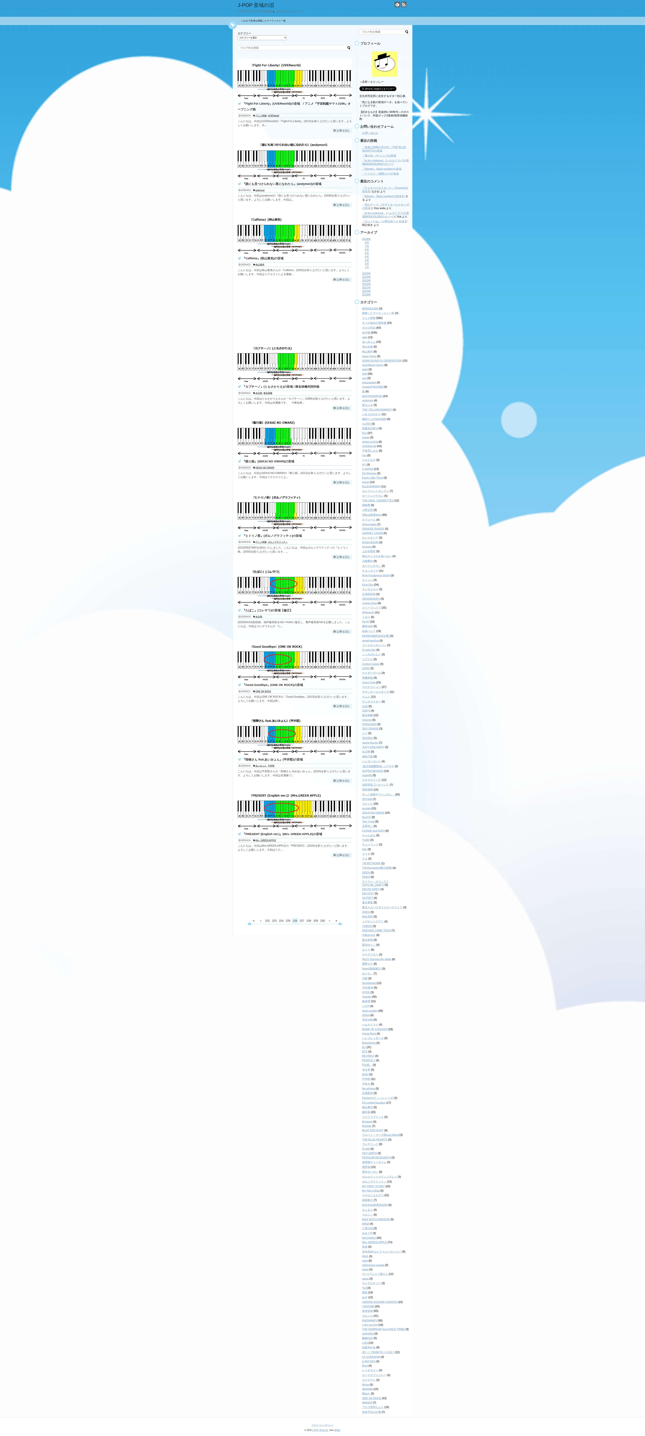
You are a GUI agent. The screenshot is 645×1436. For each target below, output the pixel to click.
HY (364, 464)
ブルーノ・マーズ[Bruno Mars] (380, 1135)
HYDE (366, 992)
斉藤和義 (367, 677)
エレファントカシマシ (375, 491)
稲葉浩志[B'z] (370, 428)
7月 (367, 246)
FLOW (366, 1148)
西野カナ (367, 963)
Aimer (365, 482)
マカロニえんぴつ (373, 1195)
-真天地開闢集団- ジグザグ (378, 766)
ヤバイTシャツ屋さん (375, 1274)
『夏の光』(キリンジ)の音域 (379, 155)
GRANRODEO (371, 598)
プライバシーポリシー (322, 1425)
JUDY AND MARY (373, 747)
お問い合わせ (370, 133)
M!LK (365, 1256)
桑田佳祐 (367, 626)
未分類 (259, 393)
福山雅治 (367, 1107)
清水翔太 (367, 738)
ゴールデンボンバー (374, 645)
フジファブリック (373, 1117)
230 (322, 920)
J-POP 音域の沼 (256, 5)
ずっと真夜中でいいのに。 (378, 794)
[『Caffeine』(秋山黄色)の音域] (295, 253)
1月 (367, 267)
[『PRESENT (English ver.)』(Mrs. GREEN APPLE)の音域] (295, 829)
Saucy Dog (368, 682)
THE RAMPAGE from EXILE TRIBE (383, 1329)
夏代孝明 (367, 940)
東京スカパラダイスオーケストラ (382, 907)
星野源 (366, 1167)
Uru (364, 455)
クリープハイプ (371, 607)
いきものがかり (371, 414)
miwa (365, 1269)
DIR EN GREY (371, 889)
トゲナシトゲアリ (373, 921)
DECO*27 (368, 893)
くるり (366, 617)
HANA (366, 1015)
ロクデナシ (369, 1380)
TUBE (366, 840)
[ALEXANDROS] (372, 396)
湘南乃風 (367, 756)
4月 (367, 256)
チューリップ (370, 844)
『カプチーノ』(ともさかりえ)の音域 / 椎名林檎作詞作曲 (280, 386)
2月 (367, 263)
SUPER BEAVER (372, 771)
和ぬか (366, 1393)
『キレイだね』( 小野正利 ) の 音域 (383, 221)
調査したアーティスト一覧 (378, 313)
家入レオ (367, 405)
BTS (365, 1051)
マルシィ (367, 1214)
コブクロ (367, 659)
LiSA (365, 1342)
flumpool (367, 1121)
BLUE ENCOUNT (373, 1130)
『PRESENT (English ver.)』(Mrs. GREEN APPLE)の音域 (282, 834)
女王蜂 (366, 751)
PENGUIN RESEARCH (376, 1157)
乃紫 (365, 978)
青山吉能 (367, 346)
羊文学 (366, 1069)
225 (288, 920)
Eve (364, 433)
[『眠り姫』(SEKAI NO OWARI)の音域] (295, 456)
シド (365, 733)
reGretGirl (368, 1333)
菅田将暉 (367, 789)
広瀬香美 (367, 1093)
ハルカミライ (370, 1024)
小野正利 (367, 510)
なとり (366, 949)
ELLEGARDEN (371, 486)
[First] (254, 921)
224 (281, 920)
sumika (366, 808)
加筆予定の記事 (371, 1412)
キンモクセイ (370, 589)
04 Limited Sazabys (374, 1102)
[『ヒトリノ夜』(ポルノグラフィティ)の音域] (295, 531)
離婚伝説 (367, 1338)
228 (309, 920)
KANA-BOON (370, 542)
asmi (365, 369)
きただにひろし (371, 565)
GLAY (365, 621)
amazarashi (369, 382)
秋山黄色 (260, 264)
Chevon (367, 720)
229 (315, 920)
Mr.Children (369, 1237)
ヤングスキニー (371, 1283)
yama (365, 1278)
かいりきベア (370, 537)
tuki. (364, 849)
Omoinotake (369, 524)
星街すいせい (370, 1171)
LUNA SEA (368, 1361)
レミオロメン (370, 1370)
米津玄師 (367, 1311)
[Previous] (260, 921)
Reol (365, 1365)
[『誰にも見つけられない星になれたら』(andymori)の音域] (295, 179)
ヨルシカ (367, 1315)
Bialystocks (369, 1042)
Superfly (367, 775)
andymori (260, 190)
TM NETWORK (371, 863)
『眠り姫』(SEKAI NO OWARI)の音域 (268, 461)
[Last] (336, 921)
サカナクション (371, 687)
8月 (367, 242)
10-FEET (367, 898)
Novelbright (369, 983)
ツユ (365, 858)
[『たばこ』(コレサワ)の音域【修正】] (295, 605)
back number (370, 1010)
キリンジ (367, 580)
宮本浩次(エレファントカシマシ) (381, 1251)
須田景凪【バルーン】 (375, 784)
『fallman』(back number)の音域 (381, 168)
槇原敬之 (367, 1200)
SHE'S (366, 710)
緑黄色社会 (369, 1347)
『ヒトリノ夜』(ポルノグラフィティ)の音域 (272, 535)
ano (364, 378)
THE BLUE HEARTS (375, 1139)
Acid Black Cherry (373, 365)
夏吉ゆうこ (369, 944)
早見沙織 (367, 1019)
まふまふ (367, 1209)
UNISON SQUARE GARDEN (379, 1302)
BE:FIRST (368, 1056)
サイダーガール (371, 672)
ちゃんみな (369, 835)
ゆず (365, 1297)
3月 (367, 260)
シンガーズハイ (371, 761)
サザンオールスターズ (375, 691)
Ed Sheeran (369, 473)
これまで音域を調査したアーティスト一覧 (264, 20)
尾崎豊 (366, 505)
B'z (364, 1047)
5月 (367, 253)
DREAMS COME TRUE (376, 930)
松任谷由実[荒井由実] (375, 1205)
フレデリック (370, 1144)
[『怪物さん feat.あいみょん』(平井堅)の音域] (295, 754)
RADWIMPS (369, 1320)
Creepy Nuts (369, 603)
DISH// (366, 877)
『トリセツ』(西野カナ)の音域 (380, 173)
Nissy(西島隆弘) (371, 968)
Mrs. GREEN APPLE (266, 840)
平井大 (366, 1083)
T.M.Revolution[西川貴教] (377, 867)
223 (274, 920)
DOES (366, 912)
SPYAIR (367, 799)
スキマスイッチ (371, 779)
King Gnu (367, 584)
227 (302, 920)
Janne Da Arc (370, 742)
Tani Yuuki (368, 821)
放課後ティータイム (374, 1162)
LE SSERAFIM (371, 1357)
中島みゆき (369, 935)
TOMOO (367, 926)
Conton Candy (370, 664)
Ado (364, 373)
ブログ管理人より (373, 1407)
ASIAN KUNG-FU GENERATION (382, 360)
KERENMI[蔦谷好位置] (375, 636)
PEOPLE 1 (368, 1060)
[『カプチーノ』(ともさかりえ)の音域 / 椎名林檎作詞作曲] (295, 382)
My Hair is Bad (371, 1190)
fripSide (366, 1126)
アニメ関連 (261, 115)
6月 (367, 249)
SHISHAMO (369, 724)
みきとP (367, 1233)
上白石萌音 (369, 551)
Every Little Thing (372, 477)
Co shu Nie (369, 649)
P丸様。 (367, 1064)
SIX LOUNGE (370, 728)
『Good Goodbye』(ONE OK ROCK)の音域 (272, 685)
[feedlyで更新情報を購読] (397, 4)
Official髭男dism (371, 514)
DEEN (366, 872)
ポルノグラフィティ (278, 542)
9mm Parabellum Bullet (376, 575)
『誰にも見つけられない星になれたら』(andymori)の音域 (281, 184)
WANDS (367, 1402)
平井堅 (271, 766)
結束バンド (369, 631)
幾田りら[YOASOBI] (374, 419)
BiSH (365, 1074)
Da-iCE (366, 817)
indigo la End (370, 441)
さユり (366, 696)
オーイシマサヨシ (373, 495)
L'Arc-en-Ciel (370, 1324)
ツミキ (366, 853)
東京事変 (367, 902)
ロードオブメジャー (374, 1375)
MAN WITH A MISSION (376, 1219)
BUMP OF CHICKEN (375, 1029)
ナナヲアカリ (370, 954)
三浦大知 (367, 1228)
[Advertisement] (295, 311)
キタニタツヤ (370, 570)
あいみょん (261, 766)
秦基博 (366, 1001)
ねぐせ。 (367, 973)
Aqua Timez (369, 356)
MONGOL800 (370, 308)
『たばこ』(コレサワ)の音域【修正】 (267, 610)
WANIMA (367, 1389)
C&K (365, 706)
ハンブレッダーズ (373, 1038)
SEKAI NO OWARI (265, 467)
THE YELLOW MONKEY (377, 409)
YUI (364, 1288)
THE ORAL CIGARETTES (378, 500)
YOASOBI (368, 1306)
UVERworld (273, 115)
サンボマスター (371, 701)
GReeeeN (368, 612)
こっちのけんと (371, 654)
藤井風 (366, 1112)
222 (267, 920)
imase (365, 437)
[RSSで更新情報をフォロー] (403, 4)
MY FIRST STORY (373, 1186)
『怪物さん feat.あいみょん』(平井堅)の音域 (272, 759)
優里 (365, 1292)
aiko (364, 337)
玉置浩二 (367, 826)
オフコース (369, 519)
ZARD (366, 668)
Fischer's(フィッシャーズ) (377, 1098)
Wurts (365, 1384)
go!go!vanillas (370, 640)
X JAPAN (367, 469)
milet (365, 1260)
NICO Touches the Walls (376, 959)
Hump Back (369, 1033)
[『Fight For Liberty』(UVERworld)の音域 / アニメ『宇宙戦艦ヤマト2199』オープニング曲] (295, 99)
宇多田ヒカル (370, 450)
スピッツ (367, 803)
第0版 (337, 1430)
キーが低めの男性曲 (374, 322)
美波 (365, 1246)
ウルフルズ (369, 460)
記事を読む (343, 130)
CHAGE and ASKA (373, 830)
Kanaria (367, 546)
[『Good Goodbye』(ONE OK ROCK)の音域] (295, 680)
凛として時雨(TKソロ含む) (378, 1352)
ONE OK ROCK (263, 691)
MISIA (365, 1223)
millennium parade (373, 1265)
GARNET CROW (372, 533)
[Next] (329, 921)
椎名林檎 (268, 393)
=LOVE (366, 423)
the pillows (368, 1088)
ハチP (365, 1006)
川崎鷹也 (367, 561)
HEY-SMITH (369, 1153)
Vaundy (366, 996)
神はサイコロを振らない (377, 556)
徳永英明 (367, 916)
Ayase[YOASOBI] (372, 386)
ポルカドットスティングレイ (379, 1176)
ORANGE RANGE (373, 528)
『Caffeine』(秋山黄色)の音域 (263, 258)
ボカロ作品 (369, 327)
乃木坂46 (367, 987)
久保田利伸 (369, 594)
